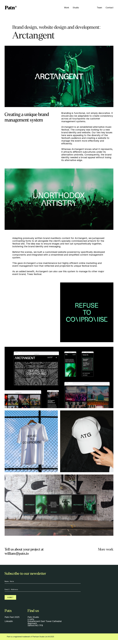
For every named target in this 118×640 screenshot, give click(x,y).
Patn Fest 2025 (12, 617)
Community (87, 7)
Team (99, 7)
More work (105, 549)
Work (66, 7)
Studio (76, 7)
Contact (109, 7)
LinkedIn (9, 621)
